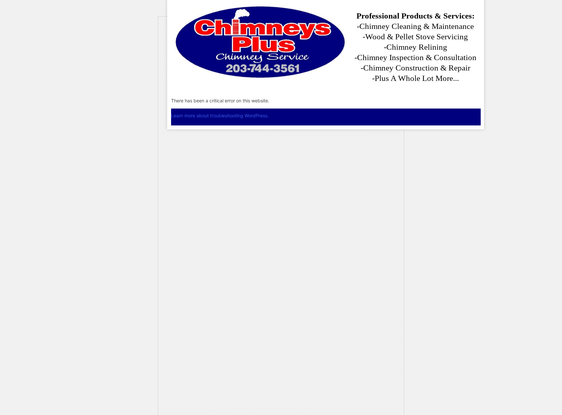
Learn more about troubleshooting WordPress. (220, 115)
